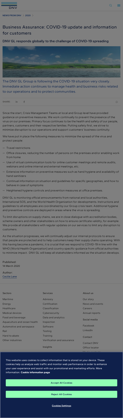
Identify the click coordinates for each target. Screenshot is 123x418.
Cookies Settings (61, 405)
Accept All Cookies (61, 382)
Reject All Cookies (61, 394)
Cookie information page (35, 372)
